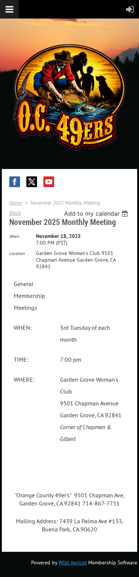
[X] (31, 181)
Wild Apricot (73, 562)
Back (15, 212)
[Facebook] (14, 181)
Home (15, 202)
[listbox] (97, 213)
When (14, 236)
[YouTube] (48, 181)
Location (17, 253)
